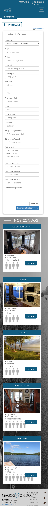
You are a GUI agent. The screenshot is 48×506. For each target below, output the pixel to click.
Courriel (8, 65)
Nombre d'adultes (12, 171)
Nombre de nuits (12, 163)
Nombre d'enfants (12, 179)
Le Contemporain (22, 226)
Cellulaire (9, 122)
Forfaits (34, 503)
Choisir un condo (12, 40)
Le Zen (22, 279)
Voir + (30, 263)
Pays (7, 106)
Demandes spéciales (13, 188)
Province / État (11, 98)
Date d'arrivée (10, 147)
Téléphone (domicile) (13, 131)
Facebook (44, 498)
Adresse (8, 82)
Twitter (44, 503)
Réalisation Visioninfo (9, 504)
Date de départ (11, 153)
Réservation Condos (32, 493)
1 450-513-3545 (38, 2)
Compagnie (9, 73)
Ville (6, 90)
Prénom (8, 57)
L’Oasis (22, 332)
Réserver (9, 17)
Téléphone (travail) (12, 139)
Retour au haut (44, 493)
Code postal (10, 114)
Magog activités (34, 498)
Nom (7, 49)
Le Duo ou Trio (22, 385)
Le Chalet (22, 438)
